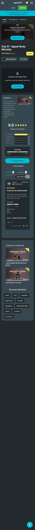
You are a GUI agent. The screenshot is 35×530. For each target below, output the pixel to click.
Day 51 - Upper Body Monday (16, 218)
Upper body (9, 301)
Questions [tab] (21, 172)
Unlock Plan (17, 86)
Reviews (23, 20)
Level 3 (7, 311)
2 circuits (20, 301)
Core (15, 295)
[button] (24, 226)
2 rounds (17, 311)
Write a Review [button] (18, 161)
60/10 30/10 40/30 (22, 306)
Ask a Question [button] (18, 166)
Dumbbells (8, 306)
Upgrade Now (17, 38)
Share (23, 59)
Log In (13, 8)
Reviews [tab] (8, 172)
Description (13, 20)
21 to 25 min (8, 316)
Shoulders (24, 295)
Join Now (23, 8)
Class (4, 20)
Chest (7, 295)
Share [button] (11, 222)
